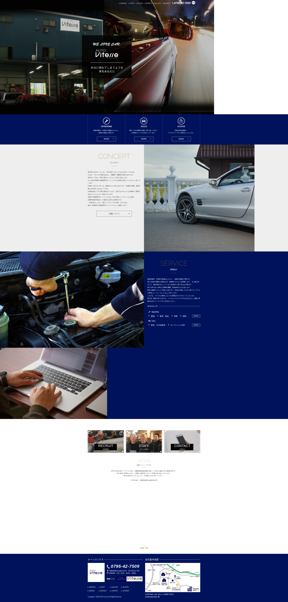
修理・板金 (164, 316)
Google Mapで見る (151, 597)
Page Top (144, 548)
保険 (184, 316)
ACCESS (140, 3)
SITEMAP (126, 591)
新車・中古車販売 (158, 325)
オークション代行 (178, 325)
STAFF (131, 3)
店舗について (114, 214)
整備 (153, 316)
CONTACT (114, 591)
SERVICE (123, 3)
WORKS (149, 3)
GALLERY (157, 3)
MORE (106, 139)
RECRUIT (167, 3)
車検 (176, 316)
